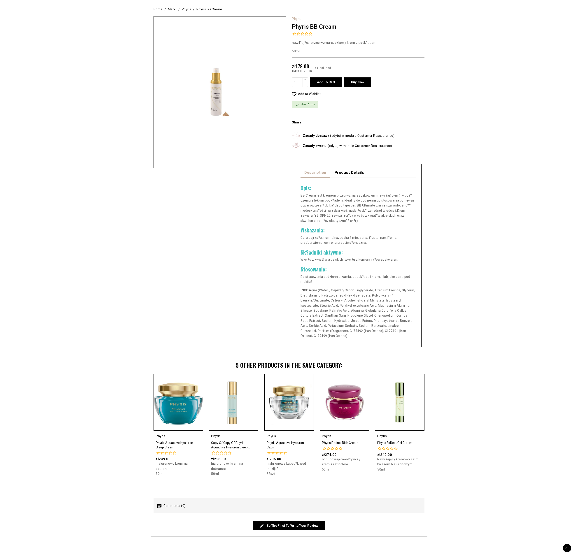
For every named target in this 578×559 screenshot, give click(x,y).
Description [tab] (315, 172)
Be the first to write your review (292, 525)
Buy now (357, 82)
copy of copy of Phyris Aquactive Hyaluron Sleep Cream (229, 445)
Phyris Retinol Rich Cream (340, 443)
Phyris (296, 19)
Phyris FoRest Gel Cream (394, 443)
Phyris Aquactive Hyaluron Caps (285, 445)
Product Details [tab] (349, 172)
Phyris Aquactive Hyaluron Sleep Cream (174, 445)
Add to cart (326, 82)
